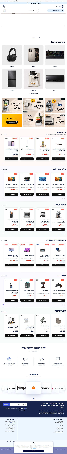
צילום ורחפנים (60, 430)
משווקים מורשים (11, 425)
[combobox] (21, 10)
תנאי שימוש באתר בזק (10, 428)
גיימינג (62, 424)
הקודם (65, 26)
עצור (39, 38)
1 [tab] (34, 37)
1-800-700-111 (6, 1)
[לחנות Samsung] (7, 389)
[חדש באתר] (33, 112)
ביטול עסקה (12, 422)
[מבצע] (33, 23)
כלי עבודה (61, 275)
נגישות (14, 1)
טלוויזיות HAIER (59, 169)
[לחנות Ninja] (13, 388)
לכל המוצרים (4, 134)
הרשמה (6, 404)
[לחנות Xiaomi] (21, 388)
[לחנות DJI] (59, 389)
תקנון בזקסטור (12, 430)
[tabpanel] (33, 26)
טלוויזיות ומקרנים (59, 428)
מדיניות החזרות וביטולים (10, 424)
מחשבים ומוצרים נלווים (56, 240)
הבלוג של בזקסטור (11, 427)
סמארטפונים (60, 421)
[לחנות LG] (45, 388)
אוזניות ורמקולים (60, 427)
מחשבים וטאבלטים (59, 422)
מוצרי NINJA (60, 204)
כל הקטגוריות (55, 10)
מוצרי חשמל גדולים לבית (58, 432)
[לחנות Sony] (33, 388)
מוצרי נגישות (60, 310)
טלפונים (61, 425)
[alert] (37, 1)
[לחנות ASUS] (53, 388)
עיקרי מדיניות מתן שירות (10, 431)
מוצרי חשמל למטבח (59, 431)
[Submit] (4, 10)
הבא (2, 26)
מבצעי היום (61, 132)
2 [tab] (32, 37)
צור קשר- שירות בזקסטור (10, 421)
